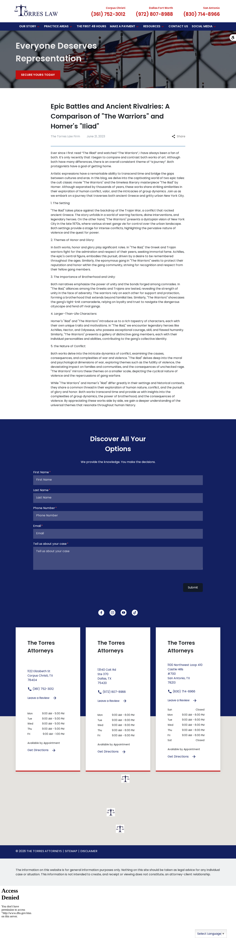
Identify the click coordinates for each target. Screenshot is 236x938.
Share (181, 136)
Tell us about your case (50, 544)
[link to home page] (36, 11)
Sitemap (71, 851)
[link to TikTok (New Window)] (135, 613)
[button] (38, 26)
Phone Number (44, 508)
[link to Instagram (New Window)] (112, 613)
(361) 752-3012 (43, 689)
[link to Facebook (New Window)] (101, 613)
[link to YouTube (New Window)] (123, 613)
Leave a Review (38, 698)
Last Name (40, 490)
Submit (193, 587)
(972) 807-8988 (114, 692)
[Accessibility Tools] (233, 37)
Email (37, 526)
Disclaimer (88, 851)
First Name (41, 472)
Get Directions (38, 750)
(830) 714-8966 (183, 691)
